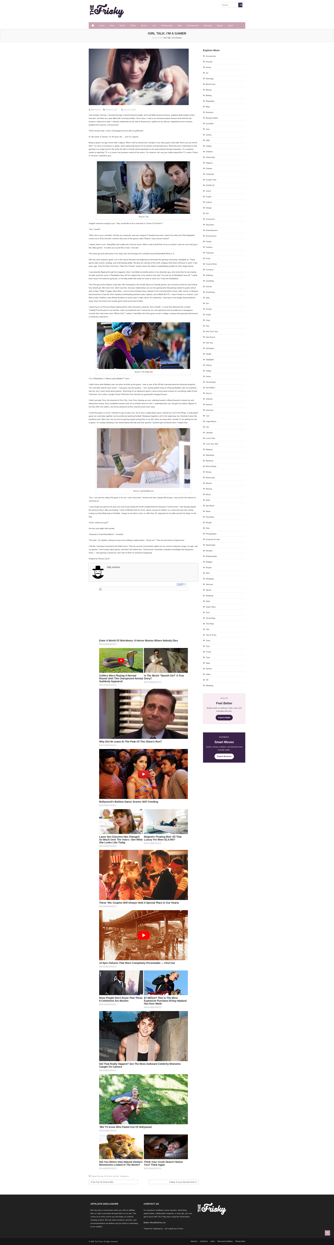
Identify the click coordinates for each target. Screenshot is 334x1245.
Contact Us (204, 1241)
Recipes (209, 551)
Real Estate (210, 545)
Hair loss (209, 343)
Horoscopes (211, 382)
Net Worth (210, 506)
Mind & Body (211, 466)
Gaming (100, 1176)
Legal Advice (211, 421)
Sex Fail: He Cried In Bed (102, 1182)
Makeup (209, 449)
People (209, 522)
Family (208, 241)
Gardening (210, 292)
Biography (210, 101)
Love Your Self (212, 444)
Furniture (209, 270)
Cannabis (210, 123)
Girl (115, 110)
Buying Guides (212, 118)
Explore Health (224, 718)
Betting (209, 95)
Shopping (210, 579)
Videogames (124, 1176)
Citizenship (210, 157)
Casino (209, 135)
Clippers (209, 163)
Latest (212, 1241)
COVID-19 (210, 185)
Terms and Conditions (225, 1241)
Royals (220, 25)
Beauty (209, 90)
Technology (210, 618)
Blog (208, 107)
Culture (209, 202)
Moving (209, 489)
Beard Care (210, 84)
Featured (209, 253)
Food (208, 258)
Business (209, 112)
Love (154, 25)
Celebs (133, 25)
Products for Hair (213, 539)
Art (207, 73)
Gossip (209, 309)
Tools (208, 640)
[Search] (240, 5)
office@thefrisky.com (158, 1223)
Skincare (209, 584)
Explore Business (224, 756)
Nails (208, 500)
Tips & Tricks (211, 635)
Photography (211, 534)
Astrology (210, 79)
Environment (211, 236)
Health (122, 25)
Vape (208, 663)
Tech (208, 612)
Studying (209, 596)
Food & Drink (211, 264)
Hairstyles (210, 348)
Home (102, 25)
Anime (208, 67)
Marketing (210, 455)
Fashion (209, 247)
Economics (210, 219)
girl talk (116, 1176)
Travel (230, 25)
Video (208, 674)
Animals (209, 62)
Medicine (209, 461)
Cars (208, 129)
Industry (209, 399)
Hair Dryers (210, 337)
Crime (208, 191)
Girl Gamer (108, 1176)
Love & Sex (210, 438)
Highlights (210, 359)
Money (208, 472)
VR (207, 680)
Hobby (208, 371)
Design (209, 208)
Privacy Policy (240, 1241)
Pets (208, 528)
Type (208, 657)
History (209, 365)
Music (208, 494)
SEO (208, 573)
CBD (208, 140)
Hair (207, 326)
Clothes (209, 168)
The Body (210, 624)
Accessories (211, 56)
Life (207, 427)
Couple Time (211, 180)
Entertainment (193, 25)
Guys (208, 320)
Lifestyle (209, 433)
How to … (210, 393)
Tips (207, 629)
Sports (208, 590)
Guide (208, 315)
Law (207, 416)
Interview (209, 410)
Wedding (209, 685)
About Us (194, 1241)
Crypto (208, 197)
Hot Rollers (210, 388)
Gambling (210, 281)
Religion (209, 562)
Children (209, 152)
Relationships (166, 25)
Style (180, 25)
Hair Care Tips (212, 331)
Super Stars (211, 607)
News (112, 25)
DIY (207, 213)
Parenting (208, 25)
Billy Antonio (96, 110)
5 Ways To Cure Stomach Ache (182, 1182)
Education (210, 225)
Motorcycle (210, 478)
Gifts (208, 298)
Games (209, 286)
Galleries (209, 275)
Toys (208, 646)
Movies (144, 25)
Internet (209, 404)
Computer (210, 174)
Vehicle (209, 669)
